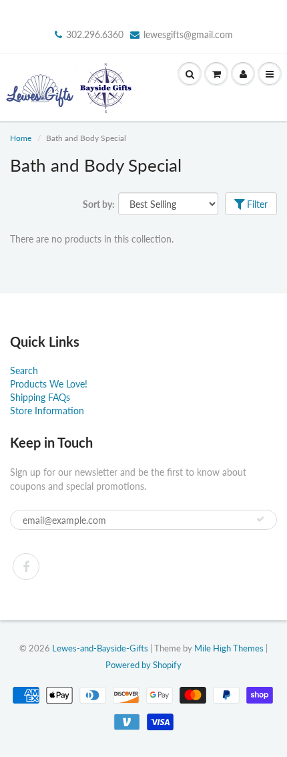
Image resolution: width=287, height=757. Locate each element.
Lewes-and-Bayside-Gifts (100, 648)
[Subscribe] (260, 519)
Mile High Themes (229, 648)
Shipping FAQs (40, 397)
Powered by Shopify (143, 664)
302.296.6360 (94, 34)
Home (20, 138)
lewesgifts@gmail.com (188, 34)
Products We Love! (48, 384)
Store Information (47, 410)
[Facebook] (26, 566)
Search (24, 370)
